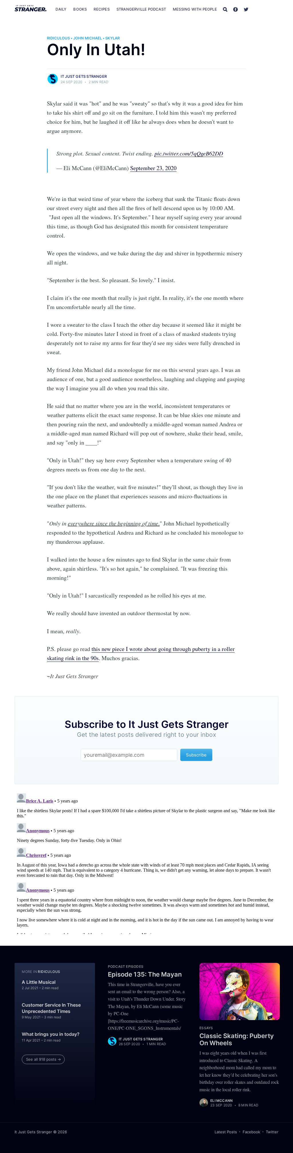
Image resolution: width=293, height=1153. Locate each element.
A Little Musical (39, 982)
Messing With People (195, 9)
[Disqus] (146, 862)
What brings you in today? (51, 1034)
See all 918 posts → (43, 1059)
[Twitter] (246, 9)
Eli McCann (221, 1100)
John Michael (87, 38)
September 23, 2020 (153, 168)
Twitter (272, 1132)
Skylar (112, 38)
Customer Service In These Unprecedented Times (51, 1008)
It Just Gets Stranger (84, 76)
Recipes (101, 9)
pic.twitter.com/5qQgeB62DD (189, 153)
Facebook (251, 1132)
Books (80, 9)
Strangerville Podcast (141, 9)
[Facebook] (235, 9)
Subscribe (266, 9)
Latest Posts (226, 1132)
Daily (61, 9)
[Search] (225, 9)
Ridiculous (58, 38)
